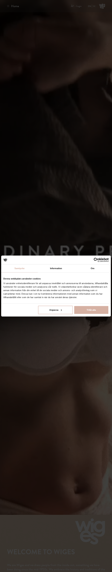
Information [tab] (56, 268)
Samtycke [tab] (19, 268)
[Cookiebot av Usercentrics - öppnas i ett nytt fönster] (96, 260)
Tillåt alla (91, 310)
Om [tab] (92, 268)
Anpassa (53, 310)
